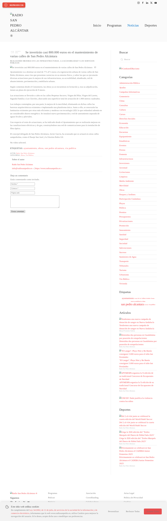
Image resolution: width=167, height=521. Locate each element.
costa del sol (137, 298)
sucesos (146, 304)
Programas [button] (114, 25)
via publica (70, 148)
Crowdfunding (92, 497)
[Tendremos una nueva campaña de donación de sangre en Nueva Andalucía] (137, 320)
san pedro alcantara (54, 148)
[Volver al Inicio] (19, 25)
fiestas (152, 298)
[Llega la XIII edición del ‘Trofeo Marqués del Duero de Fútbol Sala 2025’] (137, 433)
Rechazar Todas (133, 511)
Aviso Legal (129, 493)
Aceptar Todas (153, 511)
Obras (23, 155)
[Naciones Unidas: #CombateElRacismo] (129, 68)
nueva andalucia (136, 301)
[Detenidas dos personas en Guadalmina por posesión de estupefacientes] (137, 336)
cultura (144, 298)
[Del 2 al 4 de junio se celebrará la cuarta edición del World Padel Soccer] (137, 417)
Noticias (133, 25)
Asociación (91, 493)
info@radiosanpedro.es (22, 168)
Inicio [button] (97, 25)
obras (41, 148)
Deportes (151, 25)
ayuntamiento (30, 148)
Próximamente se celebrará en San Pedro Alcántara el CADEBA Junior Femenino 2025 (136, 460)
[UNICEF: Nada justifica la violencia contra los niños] (138, 399)
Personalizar (113, 511)
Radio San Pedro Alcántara (25, 153)
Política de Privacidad (133, 497)
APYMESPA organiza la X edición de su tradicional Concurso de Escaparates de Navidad (136, 385)
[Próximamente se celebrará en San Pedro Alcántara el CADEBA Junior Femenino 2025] (137, 451)
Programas (52, 493)
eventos (148, 298)
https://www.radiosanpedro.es (48, 168)
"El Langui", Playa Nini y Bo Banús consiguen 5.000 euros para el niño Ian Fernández (136, 363)
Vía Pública (29, 155)
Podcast (51, 497)
